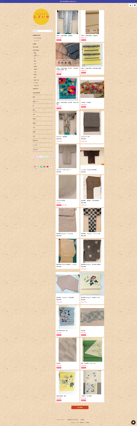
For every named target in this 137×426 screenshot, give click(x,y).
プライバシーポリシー (61, 419)
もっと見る (79, 407)
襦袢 (35, 61)
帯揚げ (35, 74)
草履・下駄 (36, 80)
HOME (34, 44)
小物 (35, 72)
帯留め (35, 69)
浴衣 (35, 77)
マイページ (36, 40)
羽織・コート (37, 55)
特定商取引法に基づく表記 (73, 419)
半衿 (35, 63)
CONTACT (35, 88)
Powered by (78, 424)
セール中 (36, 82)
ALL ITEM (35, 47)
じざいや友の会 (37, 38)
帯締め (35, 66)
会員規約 (82, 419)
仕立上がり (36, 85)
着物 (35, 53)
